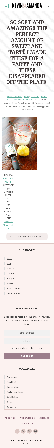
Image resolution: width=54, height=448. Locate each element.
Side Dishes (12, 396)
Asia (9, 263)
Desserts (35, 96)
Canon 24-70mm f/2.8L (8, 223)
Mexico (10, 283)
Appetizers (12, 376)
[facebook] (17, 431)
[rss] (29, 431)
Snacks (10, 402)
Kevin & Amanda (14, 96)
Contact (44, 418)
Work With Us (27, 418)
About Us (10, 418)
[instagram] (35, 431)
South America (13, 288)
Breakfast (11, 381)
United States (13, 293)
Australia (11, 268)
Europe (10, 278)
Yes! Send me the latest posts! (28, 348)
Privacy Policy (27, 423)
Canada (10, 273)
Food (26, 96)
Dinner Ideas (13, 386)
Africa (9, 258)
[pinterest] (23, 431)
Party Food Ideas (15, 391)
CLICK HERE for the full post (26, 236)
